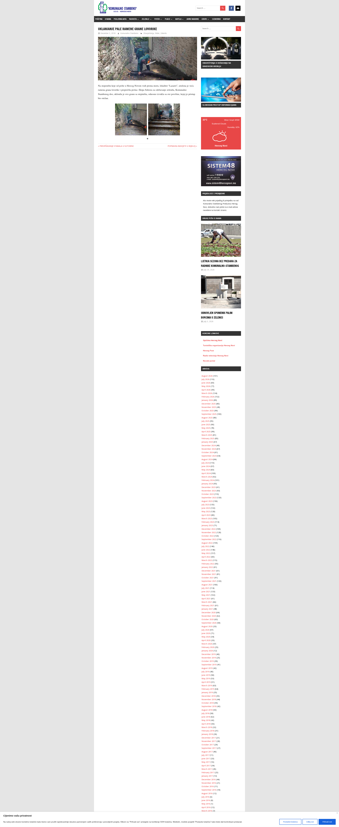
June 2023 (206, 508)
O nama (108, 19)
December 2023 (209, 487)
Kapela (178, 19)
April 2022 (206, 557)
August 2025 (207, 417)
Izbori (204, 19)
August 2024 (207, 459)
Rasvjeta (133, 19)
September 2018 (209, 706)
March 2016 (207, 811)
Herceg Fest (208, 351)
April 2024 (206, 473)
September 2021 (209, 581)
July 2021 (205, 588)
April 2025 (206, 431)
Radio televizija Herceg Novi (215, 356)
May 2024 (206, 470)
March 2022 (207, 560)
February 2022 (208, 564)
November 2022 (209, 532)
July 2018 (205, 713)
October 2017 (208, 744)
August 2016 (207, 793)
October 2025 (208, 410)
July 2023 (205, 504)
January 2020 (207, 651)
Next (176, 119)
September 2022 (209, 539)
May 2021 (206, 595)
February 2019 (208, 689)
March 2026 (207, 393)
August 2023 (207, 501)
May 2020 (206, 637)
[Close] (337, 813)
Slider (157, 33)
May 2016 (206, 804)
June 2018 (206, 717)
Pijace (167, 19)
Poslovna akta (120, 19)
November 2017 (209, 741)
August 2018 (207, 710)
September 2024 (209, 456)
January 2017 (207, 776)
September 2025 (209, 414)
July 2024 (205, 463)
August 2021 (207, 584)
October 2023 (208, 494)
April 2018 (206, 724)
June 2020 (206, 633)
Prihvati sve (327, 822)
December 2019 (209, 654)
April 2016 (206, 807)
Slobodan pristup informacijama (219, 105)
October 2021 (208, 577)
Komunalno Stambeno (129, 33)
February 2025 (208, 438)
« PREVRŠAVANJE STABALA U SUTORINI (116, 146)
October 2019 (208, 661)
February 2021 (208, 605)
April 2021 (206, 598)
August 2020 (207, 626)
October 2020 (208, 619)
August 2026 (207, 376)
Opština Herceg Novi (212, 340)
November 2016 (209, 783)
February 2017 (208, 772)
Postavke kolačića (290, 822)
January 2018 (207, 734)
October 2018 (208, 703)
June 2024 (206, 466)
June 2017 (206, 758)
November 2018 (209, 699)
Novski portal (209, 361)
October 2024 (208, 452)
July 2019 (205, 671)
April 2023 (206, 515)
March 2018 (207, 727)
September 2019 (209, 664)
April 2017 (206, 765)
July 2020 (205, 630)
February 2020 (208, 647)
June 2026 (206, 383)
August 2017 (207, 752)
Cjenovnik (216, 19)
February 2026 (208, 397)
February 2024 (208, 480)
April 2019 (206, 682)
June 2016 (206, 800)
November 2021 (209, 574)
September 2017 (209, 748)
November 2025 (209, 407)
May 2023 (206, 511)
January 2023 (207, 525)
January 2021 (207, 609)
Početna (98, 19)
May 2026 (206, 386)
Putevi (157, 19)
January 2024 (207, 483)
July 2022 (205, 546)
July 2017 (205, 755)
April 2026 (206, 390)
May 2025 (206, 428)
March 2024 (207, 477)
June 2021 (206, 591)
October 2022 (208, 536)
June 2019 (206, 675)
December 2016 (209, 779)
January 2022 (207, 567)
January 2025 (207, 442)
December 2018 (209, 696)
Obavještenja (148, 33)
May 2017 (206, 762)
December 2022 (209, 529)
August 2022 (207, 543)
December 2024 (209, 445)
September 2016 (209, 790)
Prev (118, 119)
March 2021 (207, 602)
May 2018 (206, 720)
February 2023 (208, 522)
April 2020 (206, 640)
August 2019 (207, 668)
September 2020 (209, 623)
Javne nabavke (192, 19)
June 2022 (206, 550)
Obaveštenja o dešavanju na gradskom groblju (216, 64)
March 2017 (207, 769)
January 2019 (207, 692)
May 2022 (206, 553)
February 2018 (208, 731)
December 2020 (209, 612)
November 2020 (209, 616)
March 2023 (207, 518)
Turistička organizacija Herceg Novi (219, 345)
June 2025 (206, 424)
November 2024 (209, 449)
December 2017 (209, 738)
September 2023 (209, 497)
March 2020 (207, 644)
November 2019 (209, 658)
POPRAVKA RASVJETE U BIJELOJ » (182, 146)
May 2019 (206, 678)
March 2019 (207, 685)
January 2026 (207, 400)
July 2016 (205, 797)
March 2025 (207, 435)
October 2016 (208, 786)
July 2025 (205, 421)
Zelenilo (145, 19)
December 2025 (209, 404)
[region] (169, 819)
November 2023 (209, 491)
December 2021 (209, 571)
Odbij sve (310, 822)
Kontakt (226, 19)
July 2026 (205, 379)
